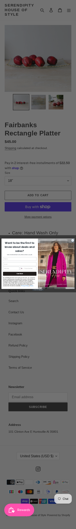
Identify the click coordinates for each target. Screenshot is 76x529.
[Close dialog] (72, 240)
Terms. (32, 285)
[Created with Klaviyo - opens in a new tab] (38, 289)
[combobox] (21, 268)
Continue (19, 274)
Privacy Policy (25, 285)
